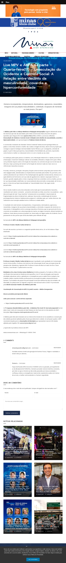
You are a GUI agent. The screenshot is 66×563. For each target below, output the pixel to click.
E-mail (36, 392)
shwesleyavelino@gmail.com (21, 348)
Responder (57, 347)
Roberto (15, 363)
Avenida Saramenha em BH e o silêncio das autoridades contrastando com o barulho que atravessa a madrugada (48, 452)
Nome (6, 392)
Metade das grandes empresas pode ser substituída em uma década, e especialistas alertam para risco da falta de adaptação (48, 489)
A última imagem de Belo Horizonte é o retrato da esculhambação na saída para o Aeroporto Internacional (47, 526)
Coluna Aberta (7, 60)
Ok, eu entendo (33, 559)
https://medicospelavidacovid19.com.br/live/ (19, 303)
